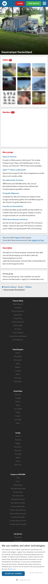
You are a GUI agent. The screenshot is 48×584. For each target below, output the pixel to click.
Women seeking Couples (18, 513)
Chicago (18, 398)
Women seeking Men (18, 506)
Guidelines (17, 308)
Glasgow (18, 367)
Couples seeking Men (18, 517)
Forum (18, 481)
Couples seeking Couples (18, 524)
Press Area (17, 537)
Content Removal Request (17, 336)
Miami (18, 423)
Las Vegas (18, 419)
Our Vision (18, 329)
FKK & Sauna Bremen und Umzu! (15, 219)
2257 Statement (18, 340)
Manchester (18, 356)
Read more (12, 569)
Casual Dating (17, 485)
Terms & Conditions (17, 311)
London (17, 353)
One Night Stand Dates (17, 488)
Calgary (17, 443)
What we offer (17, 325)
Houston (18, 416)
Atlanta (18, 412)
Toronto (17, 436)
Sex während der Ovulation (13, 180)
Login (20, 3)
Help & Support (18, 304)
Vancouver (17, 450)
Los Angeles (18, 409)
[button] (24, 580)
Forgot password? (18, 322)
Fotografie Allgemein (11, 193)
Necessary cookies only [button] (36, 572)
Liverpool (18, 371)
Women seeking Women (18, 510)
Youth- (14, 332)
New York (18, 394)
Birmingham (18, 360)
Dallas (18, 405)
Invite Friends (17, 541)
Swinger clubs (18, 492)
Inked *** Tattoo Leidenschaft (14, 170)
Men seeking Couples (18, 503)
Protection (20, 332)
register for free (37, 240)
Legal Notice (18, 315)
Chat (17, 478)
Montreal (18, 440)
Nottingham (18, 381)
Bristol (18, 374)
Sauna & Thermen (9, 157)
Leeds (18, 363)
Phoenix (18, 402)
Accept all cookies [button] (13, 574)
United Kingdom (18, 349)
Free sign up (33, 3)
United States (18, 391)
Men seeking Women (18, 499)
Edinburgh (17, 378)
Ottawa (18, 457)
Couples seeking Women (18, 521)
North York (17, 465)
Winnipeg (18, 454)
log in (18, 238)
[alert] (24, 563)
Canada (17, 433)
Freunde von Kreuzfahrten (13, 206)
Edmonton (17, 447)
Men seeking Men (18, 496)
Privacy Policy (17, 318)
